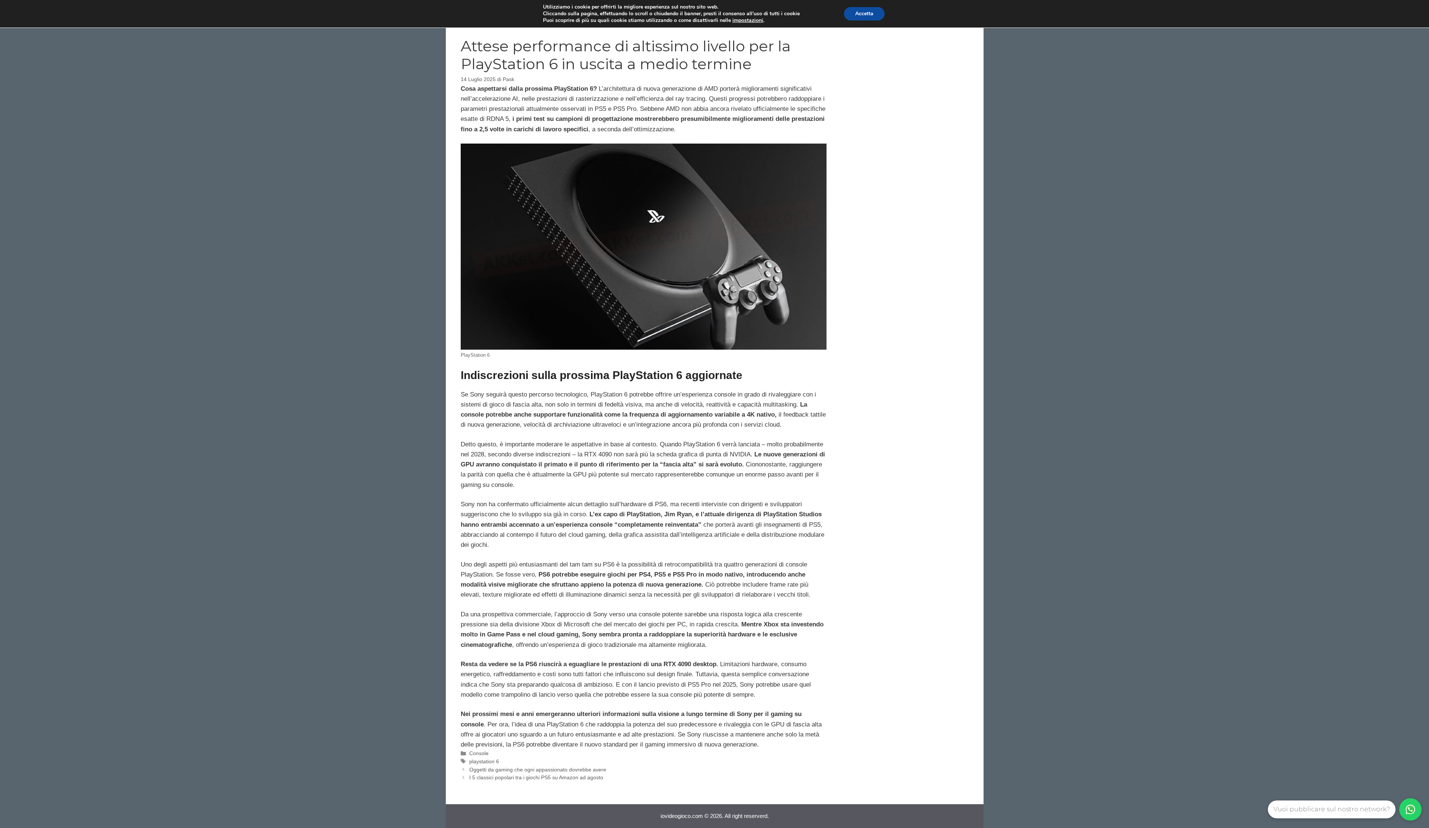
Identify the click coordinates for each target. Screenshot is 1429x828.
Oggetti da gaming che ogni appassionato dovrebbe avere (537, 770)
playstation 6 (484, 761)
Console (479, 753)
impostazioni (747, 20)
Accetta (864, 13)
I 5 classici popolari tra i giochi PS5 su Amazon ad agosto (536, 777)
